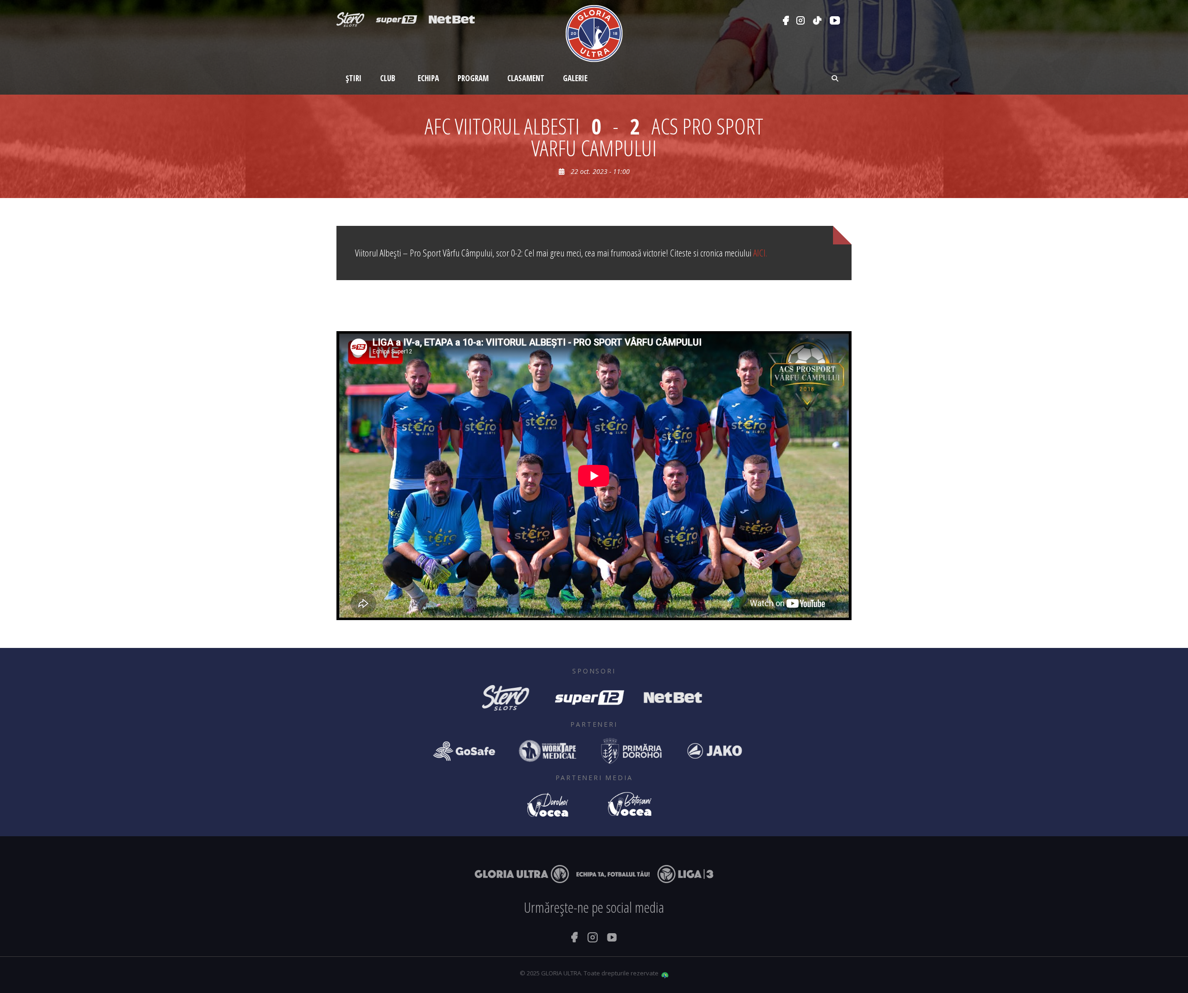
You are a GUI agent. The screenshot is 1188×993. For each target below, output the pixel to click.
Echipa (428, 78)
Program (473, 78)
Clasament (525, 78)
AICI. (760, 252)
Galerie (575, 78)
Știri (354, 78)
